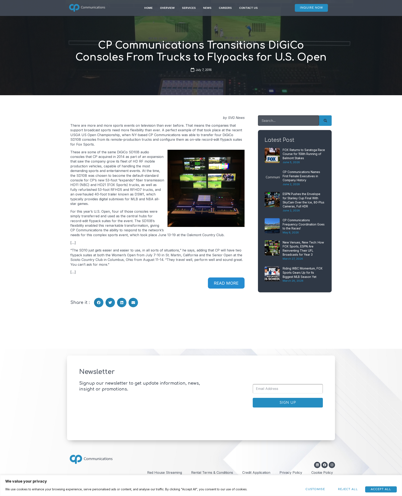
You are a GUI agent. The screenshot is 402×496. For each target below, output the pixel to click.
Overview (167, 7)
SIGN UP (288, 403)
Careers (225, 7)
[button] (98, 302)
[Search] (325, 120)
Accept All (381, 489)
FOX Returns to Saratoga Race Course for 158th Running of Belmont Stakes (304, 154)
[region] (201, 485)
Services (189, 7)
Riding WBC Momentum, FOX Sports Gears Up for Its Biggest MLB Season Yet (303, 272)
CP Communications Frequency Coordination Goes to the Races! (304, 224)
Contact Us (248, 7)
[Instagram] (332, 465)
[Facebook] (324, 465)
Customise (315, 489)
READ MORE (226, 283)
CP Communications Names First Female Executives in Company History (301, 176)
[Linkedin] (317, 465)
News (207, 7)
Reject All (348, 489)
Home (148, 7)
